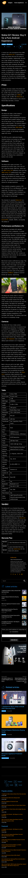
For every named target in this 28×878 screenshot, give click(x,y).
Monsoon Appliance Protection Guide (11, 604)
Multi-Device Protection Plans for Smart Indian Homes (10, 610)
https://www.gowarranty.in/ (16, 559)
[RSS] (19, 573)
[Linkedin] (15, 573)
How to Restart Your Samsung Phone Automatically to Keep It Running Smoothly (13, 859)
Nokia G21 (12, 54)
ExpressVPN (5, 219)
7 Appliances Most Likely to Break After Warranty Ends (11, 591)
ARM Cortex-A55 (8, 170)
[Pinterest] (17, 573)
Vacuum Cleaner (5, 758)
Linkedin (11, 785)
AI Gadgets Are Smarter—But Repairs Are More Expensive (10, 622)
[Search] (24, 581)
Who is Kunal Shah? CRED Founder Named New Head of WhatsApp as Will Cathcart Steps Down (14, 864)
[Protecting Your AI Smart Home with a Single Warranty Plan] (24, 617)
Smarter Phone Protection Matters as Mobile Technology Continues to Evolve (11, 845)
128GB (18, 94)
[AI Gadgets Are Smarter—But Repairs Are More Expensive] (24, 623)
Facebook (10, 781)
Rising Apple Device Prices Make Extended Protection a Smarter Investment (14, 850)
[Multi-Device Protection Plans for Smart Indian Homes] (24, 610)
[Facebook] (11, 573)
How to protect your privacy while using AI (11, 855)
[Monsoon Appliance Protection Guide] (24, 604)
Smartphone (9, 44)
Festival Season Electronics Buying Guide (10, 597)
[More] (20, 46)
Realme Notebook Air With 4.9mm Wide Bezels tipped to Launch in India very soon (20, 680)
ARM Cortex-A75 (6, 172)
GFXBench (10, 272)
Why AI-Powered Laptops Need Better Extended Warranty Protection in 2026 (12, 820)
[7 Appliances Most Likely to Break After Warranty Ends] (24, 592)
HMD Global (19, 127)
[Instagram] (13, 573)
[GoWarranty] (5, 566)
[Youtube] (21, 573)
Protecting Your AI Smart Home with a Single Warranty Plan (11, 616)
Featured (4, 711)
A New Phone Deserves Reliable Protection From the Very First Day (13, 840)
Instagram (20, 781)
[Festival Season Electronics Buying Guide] (24, 598)
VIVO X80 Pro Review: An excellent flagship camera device (7, 679)
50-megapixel (10, 338)
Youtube (20, 785)
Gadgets (4, 44)
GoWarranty (17, 549)
